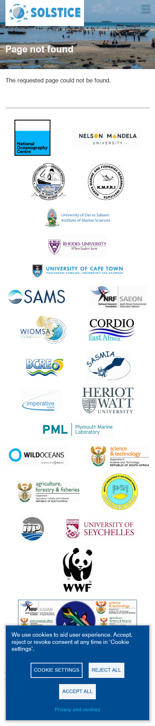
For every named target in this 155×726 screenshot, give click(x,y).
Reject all (106, 670)
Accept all (77, 691)
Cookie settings (56, 670)
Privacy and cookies (77, 709)
